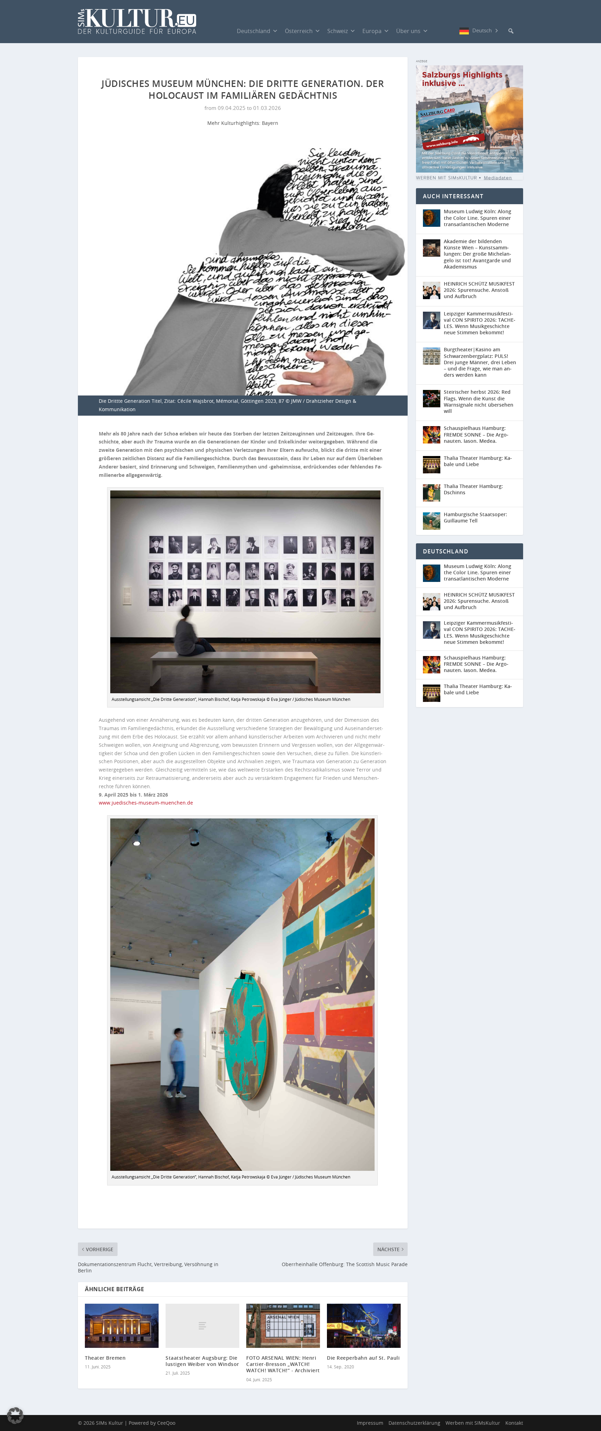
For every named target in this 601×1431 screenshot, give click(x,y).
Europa (372, 31)
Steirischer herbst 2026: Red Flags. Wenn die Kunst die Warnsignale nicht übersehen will (478, 401)
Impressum (370, 1423)
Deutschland (253, 31)
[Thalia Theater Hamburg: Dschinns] (431, 493)
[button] (511, 31)
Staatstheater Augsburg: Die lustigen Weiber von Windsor (202, 1360)
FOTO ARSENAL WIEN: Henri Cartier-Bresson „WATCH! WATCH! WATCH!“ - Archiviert (283, 1364)
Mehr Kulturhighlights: (234, 123)
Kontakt (514, 1423)
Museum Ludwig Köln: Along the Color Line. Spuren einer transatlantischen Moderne (477, 217)
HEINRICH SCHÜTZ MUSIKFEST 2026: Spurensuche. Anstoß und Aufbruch (479, 289)
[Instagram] (452, 31)
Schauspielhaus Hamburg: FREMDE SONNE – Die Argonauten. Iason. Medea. (476, 434)
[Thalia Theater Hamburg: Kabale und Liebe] (431, 464)
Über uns (408, 31)
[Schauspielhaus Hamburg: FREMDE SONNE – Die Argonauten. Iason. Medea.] (431, 434)
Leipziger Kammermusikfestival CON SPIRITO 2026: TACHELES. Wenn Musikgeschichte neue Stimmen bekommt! (479, 323)
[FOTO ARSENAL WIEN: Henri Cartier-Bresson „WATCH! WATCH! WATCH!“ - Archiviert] (283, 1326)
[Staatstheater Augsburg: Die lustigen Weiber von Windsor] (202, 1326)
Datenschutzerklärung (414, 1423)
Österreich (299, 31)
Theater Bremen (105, 1357)
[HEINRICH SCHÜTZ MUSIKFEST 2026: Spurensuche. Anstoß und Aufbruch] (431, 290)
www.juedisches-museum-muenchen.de (146, 802)
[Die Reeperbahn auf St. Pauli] (364, 1326)
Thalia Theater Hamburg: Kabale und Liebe (478, 461)
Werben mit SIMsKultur (473, 1423)
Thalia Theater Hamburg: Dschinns (473, 489)
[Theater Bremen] (122, 1326)
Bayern (270, 123)
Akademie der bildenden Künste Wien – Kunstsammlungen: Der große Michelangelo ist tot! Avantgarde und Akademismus (477, 254)
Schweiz (337, 31)
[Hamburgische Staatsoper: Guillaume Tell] (431, 521)
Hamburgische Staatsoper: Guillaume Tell (475, 517)
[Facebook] (439, 31)
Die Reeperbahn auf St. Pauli (363, 1357)
